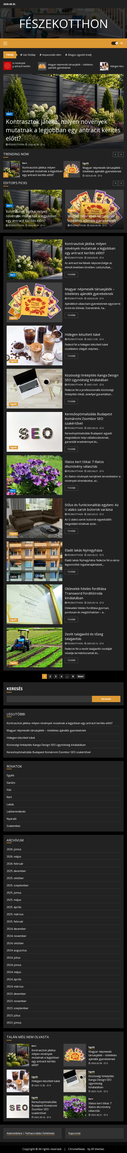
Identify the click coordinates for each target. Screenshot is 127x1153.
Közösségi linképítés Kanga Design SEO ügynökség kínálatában (89, 216)
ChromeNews (76, 1149)
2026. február (15, 863)
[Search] (122, 43)
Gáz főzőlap (29, 54)
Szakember (14, 826)
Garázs (11, 782)
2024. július (13, 957)
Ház (9, 790)
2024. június (14, 965)
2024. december (16, 929)
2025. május (14, 900)
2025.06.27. (92, 471)
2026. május (14, 856)
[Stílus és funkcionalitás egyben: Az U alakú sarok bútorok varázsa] (34, 518)
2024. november (16, 936)
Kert (12, 274)
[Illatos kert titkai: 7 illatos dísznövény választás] (34, 475)
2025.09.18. (92, 428)
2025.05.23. (92, 514)
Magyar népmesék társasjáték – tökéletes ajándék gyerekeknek (42, 169)
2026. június (14, 849)
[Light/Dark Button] (114, 43)
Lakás (13, 576)
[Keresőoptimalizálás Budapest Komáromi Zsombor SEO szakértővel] (34, 432)
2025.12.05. (91, 174)
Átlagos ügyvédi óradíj (80, 54)
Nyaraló (12, 819)
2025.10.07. (95, 225)
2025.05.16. (92, 603)
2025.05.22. (92, 555)
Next (81, 676)
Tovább (71, 274)
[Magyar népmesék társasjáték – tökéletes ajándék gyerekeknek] (11, 169)
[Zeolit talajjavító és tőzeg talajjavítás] (34, 647)
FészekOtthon (63, 23)
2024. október (15, 943)
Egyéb (25, 163)
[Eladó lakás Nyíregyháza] (34, 561)
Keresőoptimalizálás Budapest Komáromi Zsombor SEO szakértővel (88, 419)
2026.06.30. (33, 144)
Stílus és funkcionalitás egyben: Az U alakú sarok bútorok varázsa (92, 507)
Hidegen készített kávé (97, 169)
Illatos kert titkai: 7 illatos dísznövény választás (84, 464)
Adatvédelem (14, 1133)
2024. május (14, 972)
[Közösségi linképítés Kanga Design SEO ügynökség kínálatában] (34, 388)
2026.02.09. (30, 175)
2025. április (14, 907)
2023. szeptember (18, 1008)
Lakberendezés (16, 811)
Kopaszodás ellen (51, 54)
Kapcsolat (74, 1133)
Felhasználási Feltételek (40, 1133)
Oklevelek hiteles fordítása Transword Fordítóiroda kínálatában (85, 593)
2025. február (15, 921)
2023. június (14, 1022)
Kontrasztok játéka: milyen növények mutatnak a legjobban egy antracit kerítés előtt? (63, 129)
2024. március (15, 986)
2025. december (16, 871)
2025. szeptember (18, 885)
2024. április (14, 979)
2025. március (15, 914)
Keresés (15, 688)
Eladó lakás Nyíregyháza (83, 550)
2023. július (13, 1015)
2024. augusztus (17, 950)
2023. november (16, 1001)
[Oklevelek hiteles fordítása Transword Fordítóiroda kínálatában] (34, 604)
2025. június (14, 892)
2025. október (15, 878)
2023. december (16, 994)
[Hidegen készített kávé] (72, 169)
